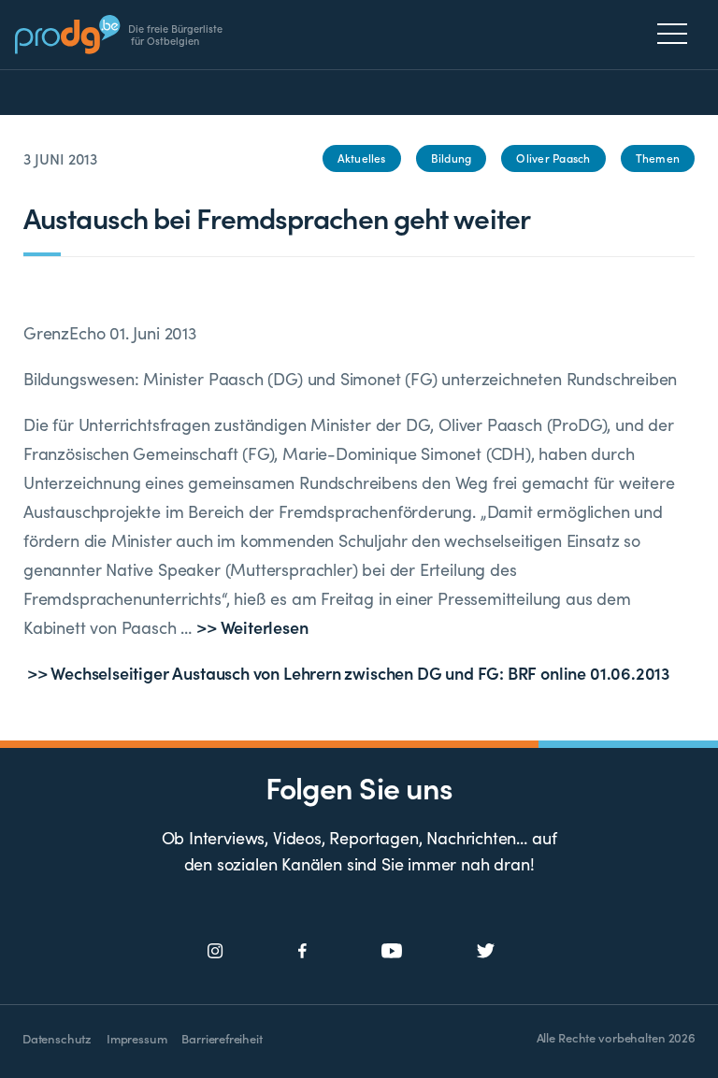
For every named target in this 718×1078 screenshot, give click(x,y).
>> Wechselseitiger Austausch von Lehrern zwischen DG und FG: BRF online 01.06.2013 (346, 672)
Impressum (136, 1038)
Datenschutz (57, 1038)
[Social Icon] (215, 951)
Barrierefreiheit (221, 1038)
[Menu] (677, 33)
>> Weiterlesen (252, 627)
